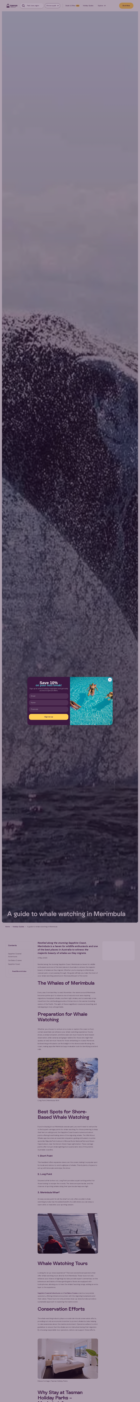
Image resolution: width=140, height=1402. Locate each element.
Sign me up (48, 717)
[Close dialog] (110, 680)
